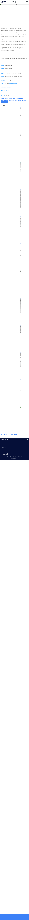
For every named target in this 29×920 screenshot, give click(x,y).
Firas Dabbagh (6, 90)
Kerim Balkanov (24, 86)
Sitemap (16, 451)
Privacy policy (17, 449)
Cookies (2, 451)
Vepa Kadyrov (18, 86)
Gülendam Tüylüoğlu (13, 83)
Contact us (3, 447)
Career (2, 445)
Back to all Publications (10, 434)
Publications (8, 27)
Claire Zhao (6, 70)
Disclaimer (2, 449)
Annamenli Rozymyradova (6, 87)
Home (2, 27)
